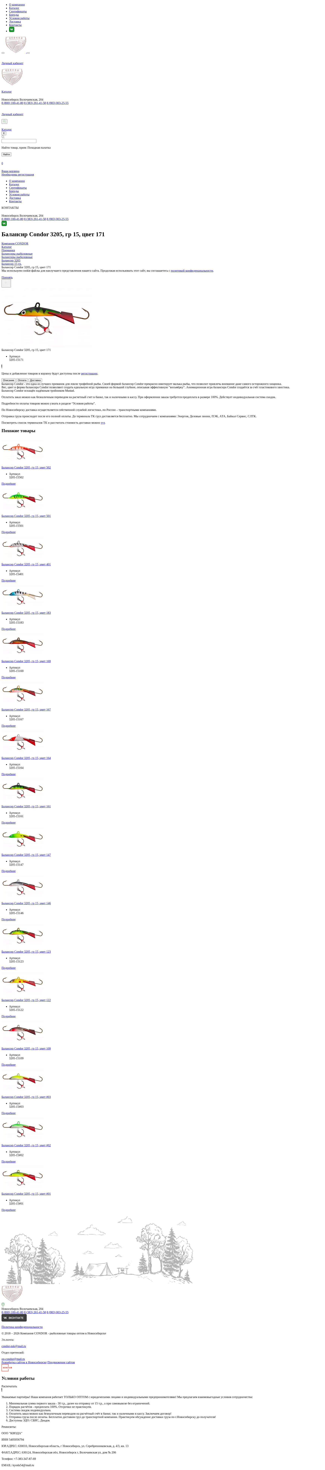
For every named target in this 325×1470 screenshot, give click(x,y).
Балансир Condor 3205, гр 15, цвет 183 (26, 612)
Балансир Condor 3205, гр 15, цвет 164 (26, 758)
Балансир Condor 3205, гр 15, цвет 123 (26, 951)
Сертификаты (18, 11)
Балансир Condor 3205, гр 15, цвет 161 (26, 806)
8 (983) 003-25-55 (57, 103)
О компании (17, 4)
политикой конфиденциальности (192, 270)
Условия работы (19, 18)
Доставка (15, 21)
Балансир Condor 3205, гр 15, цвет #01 (26, 1193)
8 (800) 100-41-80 (12, 103)
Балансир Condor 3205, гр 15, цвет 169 (26, 661)
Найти (6, 154)
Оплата (22, 380)
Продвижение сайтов (61, 1362)
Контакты (15, 25)
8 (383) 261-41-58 (35, 103)
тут (103, 422)
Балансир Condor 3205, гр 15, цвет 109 (26, 1048)
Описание (8, 380)
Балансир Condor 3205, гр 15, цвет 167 (26, 709)
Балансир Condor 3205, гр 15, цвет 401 (26, 564)
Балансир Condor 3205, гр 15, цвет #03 (26, 1096)
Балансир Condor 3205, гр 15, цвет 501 (26, 516)
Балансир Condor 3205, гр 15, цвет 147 (26, 854)
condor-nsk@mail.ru (14, 1346)
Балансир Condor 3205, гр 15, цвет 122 (26, 1000)
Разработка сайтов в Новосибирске (24, 1362)
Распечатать (9, 1386)
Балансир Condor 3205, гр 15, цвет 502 (26, 467)
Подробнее (9, 483)
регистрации (89, 373)
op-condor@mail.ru (13, 1359)
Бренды (14, 14)
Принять (7, 277)
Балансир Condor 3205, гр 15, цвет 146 (26, 903)
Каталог (14, 8)
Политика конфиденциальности (22, 1327)
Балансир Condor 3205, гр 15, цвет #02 (26, 1145)
